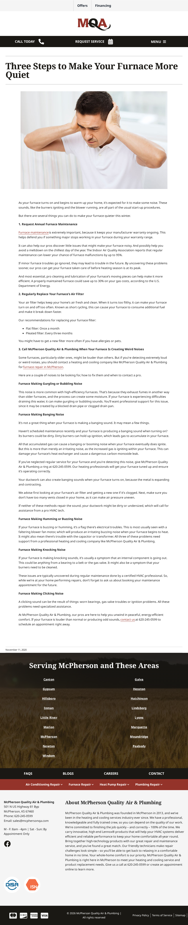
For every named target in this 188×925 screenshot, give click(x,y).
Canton (49, 679)
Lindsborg (139, 708)
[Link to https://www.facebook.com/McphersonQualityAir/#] (7, 843)
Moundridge (139, 737)
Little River (48, 718)
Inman (49, 708)
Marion (49, 727)
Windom (49, 756)
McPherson (49, 737)
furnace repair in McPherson (43, 367)
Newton (49, 746)
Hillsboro (49, 698)
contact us (127, 619)
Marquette (139, 727)
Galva (139, 679)
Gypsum (49, 689)
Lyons (139, 718)
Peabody (139, 746)
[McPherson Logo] (94, 16)
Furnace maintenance (34, 232)
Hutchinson (139, 698)
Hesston (139, 689)
